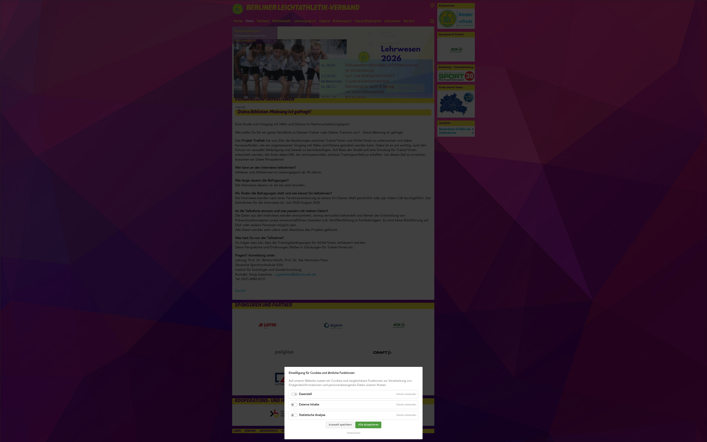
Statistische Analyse (312, 415)
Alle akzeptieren (368, 424)
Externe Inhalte (309, 404)
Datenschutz (353, 433)
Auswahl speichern (340, 424)
